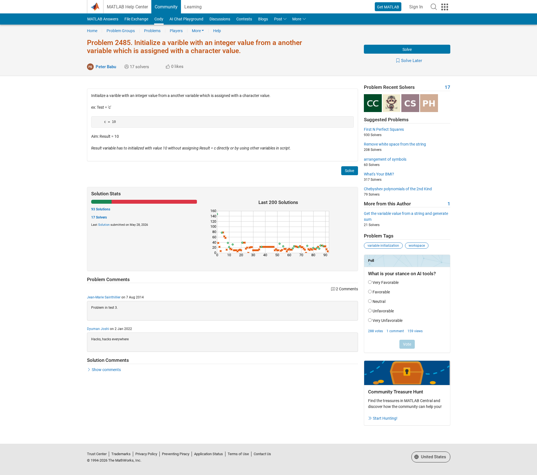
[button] (433, 6)
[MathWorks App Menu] (444, 7)
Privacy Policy (146, 454)
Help (217, 31)
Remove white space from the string (395, 144)
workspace (417, 246)
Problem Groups (121, 31)
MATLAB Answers (102, 19)
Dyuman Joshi (98, 329)
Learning (193, 7)
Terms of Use (238, 454)
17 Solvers (99, 217)
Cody (158, 19)
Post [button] (278, 19)
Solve (407, 49)
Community (166, 7)
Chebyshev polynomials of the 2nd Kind (398, 189)
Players (176, 31)
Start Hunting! (385, 418)
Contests (244, 19)
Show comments (106, 369)
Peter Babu (106, 66)
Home (92, 31)
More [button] (296, 19)
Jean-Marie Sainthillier (104, 297)
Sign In (416, 7)
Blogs (263, 19)
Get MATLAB (388, 7)
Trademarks (121, 454)
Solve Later (411, 60)
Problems (152, 31)
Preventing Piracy (175, 454)
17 (447, 87)
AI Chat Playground (186, 19)
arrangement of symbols (385, 159)
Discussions (219, 19)
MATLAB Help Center (127, 7)
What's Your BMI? (379, 174)
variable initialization (383, 246)
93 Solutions (100, 209)
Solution (104, 225)
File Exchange (136, 19)
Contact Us (262, 454)
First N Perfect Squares (384, 129)
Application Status (208, 454)
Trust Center (97, 454)
